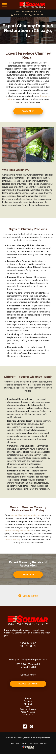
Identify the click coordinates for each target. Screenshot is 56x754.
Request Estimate (28, 684)
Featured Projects (28, 709)
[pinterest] (31, 726)
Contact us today (12, 539)
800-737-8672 (38, 15)
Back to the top (30, 595)
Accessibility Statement (38, 743)
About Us (28, 704)
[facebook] (25, 726)
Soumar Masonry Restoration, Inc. (25, 515)
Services (28, 701)
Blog (28, 706)
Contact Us (28, 111)
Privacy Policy (14, 743)
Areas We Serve (28, 712)
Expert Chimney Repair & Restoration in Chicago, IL (28, 30)
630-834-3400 (20, 15)
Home (28, 698)
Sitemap (24, 743)
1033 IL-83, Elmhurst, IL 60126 (28, 12)
